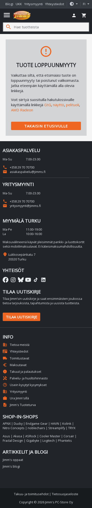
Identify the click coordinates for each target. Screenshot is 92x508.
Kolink (66, 423)
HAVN (55, 423)
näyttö (58, 104)
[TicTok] (36, 280)
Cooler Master (49, 436)
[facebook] (5, 280)
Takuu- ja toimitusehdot (31, 494)
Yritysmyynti (33, 4)
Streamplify (56, 428)
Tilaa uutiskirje (21, 316)
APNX (7, 423)
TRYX (71, 428)
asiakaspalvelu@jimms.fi (24, 171)
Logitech (48, 440)
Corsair (69, 436)
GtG (47, 104)
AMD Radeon (22, 109)
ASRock (30, 436)
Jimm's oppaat (13, 459)
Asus (6, 436)
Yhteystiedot (54, 4)
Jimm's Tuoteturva (19, 405)
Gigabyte (32, 440)
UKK (19, 4)
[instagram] (13, 280)
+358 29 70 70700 (18, 167)
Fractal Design (13, 440)
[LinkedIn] (43, 280)
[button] (73, 4)
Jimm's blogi (11, 466)
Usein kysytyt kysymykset (25, 385)
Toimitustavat (16, 358)
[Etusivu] (22, 15)
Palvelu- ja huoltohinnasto (25, 378)
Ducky (18, 423)
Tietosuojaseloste (65, 494)
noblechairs (36, 428)
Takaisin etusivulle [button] (46, 125)
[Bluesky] (21, 280)
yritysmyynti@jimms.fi (22, 205)
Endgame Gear (37, 423)
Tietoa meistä (16, 344)
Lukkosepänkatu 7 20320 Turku (21, 256)
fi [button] (84, 4)
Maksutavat (14, 365)
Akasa (17, 436)
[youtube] (28, 280)
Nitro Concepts (14, 428)
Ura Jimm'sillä (16, 398)
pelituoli (72, 104)
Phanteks (65, 440)
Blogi (9, 4)
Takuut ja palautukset (22, 371)
